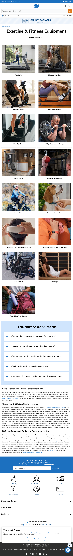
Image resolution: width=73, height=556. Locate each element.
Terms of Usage (36, 533)
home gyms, (56, 441)
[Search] (70, 11)
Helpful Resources (35, 37)
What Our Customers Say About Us (10, 1)
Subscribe (55, 468)
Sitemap (25, 549)
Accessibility (42, 549)
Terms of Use (7, 549)
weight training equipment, (10, 398)
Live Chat (27, 525)
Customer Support (9, 501)
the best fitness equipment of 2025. (33, 453)
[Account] (65, 6)
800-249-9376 (52, 451)
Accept (36, 539)
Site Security (33, 549)
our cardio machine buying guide (55, 408)
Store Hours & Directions (38, 522)
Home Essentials (6, 26)
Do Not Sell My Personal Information (59, 549)
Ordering (5, 514)
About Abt (6, 507)
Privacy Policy (17, 549)
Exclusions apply (49, 464)
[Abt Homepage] (36, 6)
